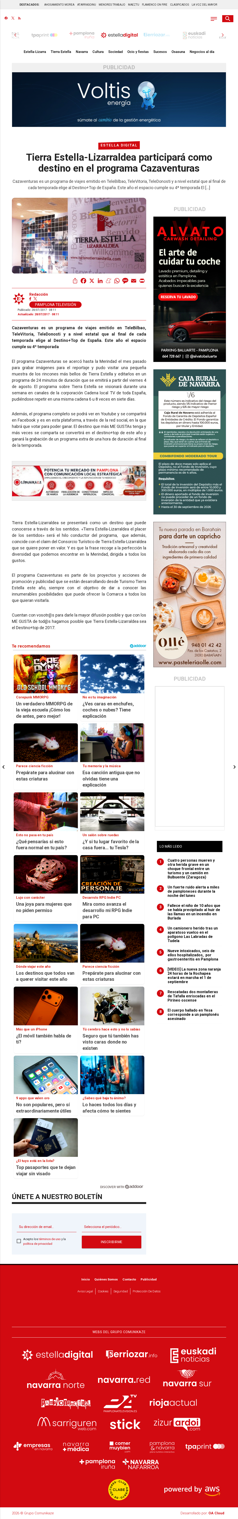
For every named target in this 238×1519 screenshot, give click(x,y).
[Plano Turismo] (162, 1446)
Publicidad (149, 1279)
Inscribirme (111, 1242)
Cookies (103, 1291)
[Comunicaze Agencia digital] (119, 1313)
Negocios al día (202, 52)
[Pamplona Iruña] (97, 1464)
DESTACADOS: (29, 4)
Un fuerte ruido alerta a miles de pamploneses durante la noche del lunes (189, 891)
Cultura (98, 52)
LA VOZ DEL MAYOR (204, 4)
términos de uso (50, 1239)
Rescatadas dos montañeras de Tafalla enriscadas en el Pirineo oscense (188, 996)
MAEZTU (133, 4)
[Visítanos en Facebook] (6, 18)
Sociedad (115, 52)
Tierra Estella (61, 52)
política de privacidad (37, 1243)
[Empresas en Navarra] (33, 1446)
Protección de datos (147, 1291)
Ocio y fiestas (138, 52)
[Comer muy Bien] (119, 1446)
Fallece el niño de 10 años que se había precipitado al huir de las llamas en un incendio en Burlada (190, 912)
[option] (119, 35)
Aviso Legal (85, 1291)
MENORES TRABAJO (112, 4)
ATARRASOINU (86, 4)
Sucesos (160, 52)
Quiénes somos (106, 1279)
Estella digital (119, 145)
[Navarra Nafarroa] (140, 1464)
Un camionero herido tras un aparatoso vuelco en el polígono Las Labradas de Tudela (188, 934)
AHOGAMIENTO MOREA (59, 4)
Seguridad (120, 1291)
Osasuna (178, 52)
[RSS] (19, 18)
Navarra (82, 52)
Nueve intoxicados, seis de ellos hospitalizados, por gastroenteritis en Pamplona (188, 955)
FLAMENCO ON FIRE (154, 4)
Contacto (129, 1279)
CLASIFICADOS (179, 4)
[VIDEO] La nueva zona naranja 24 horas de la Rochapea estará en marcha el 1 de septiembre (190, 975)
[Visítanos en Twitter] (12, 18)
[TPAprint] (205, 1446)
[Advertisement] (190, 756)
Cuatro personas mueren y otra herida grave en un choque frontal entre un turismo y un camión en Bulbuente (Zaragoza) (187, 868)
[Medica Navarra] (76, 1446)
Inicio (85, 1279)
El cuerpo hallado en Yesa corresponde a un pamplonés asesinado (189, 1014)
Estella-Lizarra (35, 52)
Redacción (38, 294)
